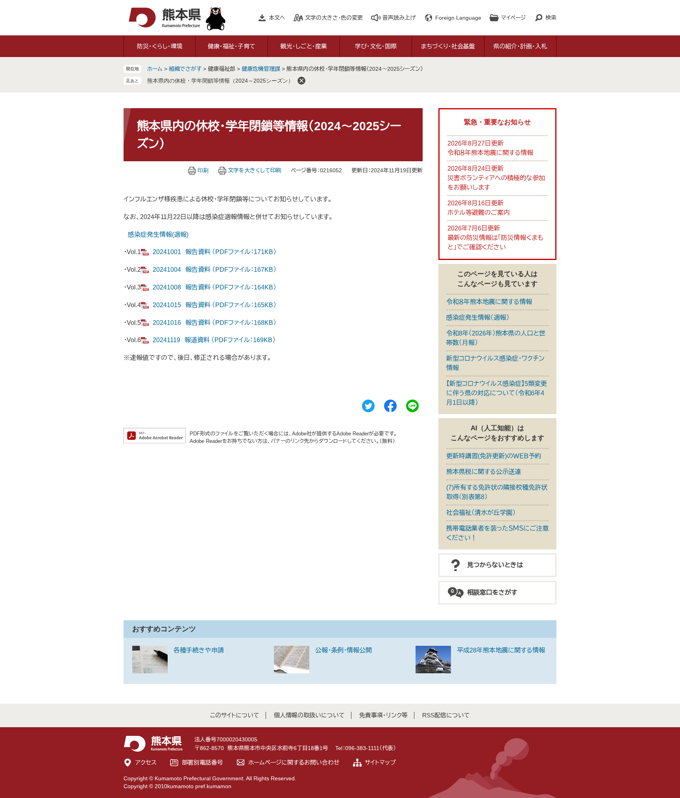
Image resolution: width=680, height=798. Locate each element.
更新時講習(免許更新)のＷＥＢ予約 (493, 456)
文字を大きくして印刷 (254, 170)
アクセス (146, 762)
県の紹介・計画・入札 (520, 46)
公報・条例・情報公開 (343, 650)
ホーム (155, 69)
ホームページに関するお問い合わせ (294, 762)
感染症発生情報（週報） (477, 317)
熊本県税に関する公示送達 (483, 471)
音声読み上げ (399, 18)
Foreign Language (458, 18)
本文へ (277, 18)
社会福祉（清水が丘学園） (481, 512)
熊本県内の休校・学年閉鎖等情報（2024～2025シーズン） (220, 80)
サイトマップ (380, 762)
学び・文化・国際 (376, 46)
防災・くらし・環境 (160, 46)
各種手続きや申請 (199, 650)
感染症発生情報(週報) (158, 234)
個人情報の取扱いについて (309, 715)
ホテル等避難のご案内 (478, 212)
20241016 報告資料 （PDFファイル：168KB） (214, 322)
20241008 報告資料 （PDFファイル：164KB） (214, 287)
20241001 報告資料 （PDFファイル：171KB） (214, 252)
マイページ (513, 18)
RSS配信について (446, 715)
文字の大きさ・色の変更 (334, 18)
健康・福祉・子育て (231, 46)
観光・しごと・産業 (304, 46)
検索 (550, 18)
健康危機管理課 (261, 69)
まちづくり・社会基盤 (448, 46)
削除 (301, 81)
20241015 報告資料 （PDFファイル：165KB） (214, 305)
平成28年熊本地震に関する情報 (501, 650)
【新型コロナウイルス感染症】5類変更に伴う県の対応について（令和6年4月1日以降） (496, 393)
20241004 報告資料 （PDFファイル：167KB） (214, 269)
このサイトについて (234, 715)
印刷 (203, 170)
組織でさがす (185, 69)
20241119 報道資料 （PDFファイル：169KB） (214, 340)
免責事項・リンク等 (383, 715)
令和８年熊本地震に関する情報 (490, 152)
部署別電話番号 (202, 762)
